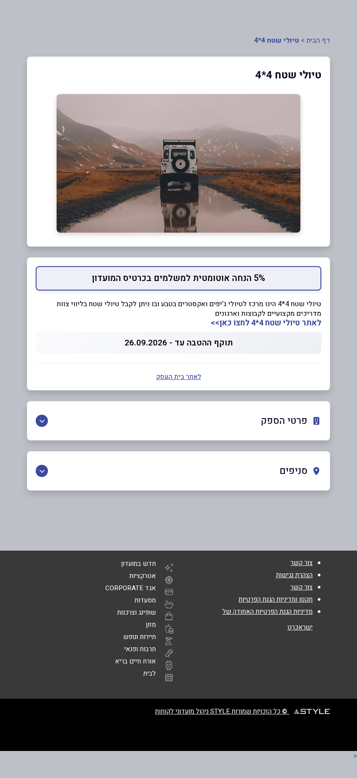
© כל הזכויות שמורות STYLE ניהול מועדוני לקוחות (222, 711)
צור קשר (301, 563)
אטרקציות (142, 576)
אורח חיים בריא (135, 661)
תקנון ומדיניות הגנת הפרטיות (276, 599)
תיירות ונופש (139, 637)
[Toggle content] (42, 421)
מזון (151, 624)
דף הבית (318, 40)
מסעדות (145, 600)
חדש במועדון (138, 563)
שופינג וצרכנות (136, 612)
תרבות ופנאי (140, 649)
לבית (149, 673)
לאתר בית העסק (178, 377)
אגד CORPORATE (130, 588)
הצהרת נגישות (294, 575)
